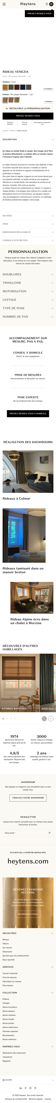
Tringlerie (12, 283)
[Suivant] (11, 59)
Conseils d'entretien (15, 240)
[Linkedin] (21, 1088)
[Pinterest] (35, 1088)
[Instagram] (30, 1088)
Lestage (9, 300)
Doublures (12, 274)
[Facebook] (25, 1088)
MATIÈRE (7, 216)
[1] (3, 718)
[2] (7, 718)
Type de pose (14, 308)
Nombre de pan (15, 317)
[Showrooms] (47, 4)
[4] (14, 718)
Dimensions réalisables (16, 232)
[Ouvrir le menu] (4, 4)
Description (10, 139)
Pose (5, 224)
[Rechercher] (49, 832)
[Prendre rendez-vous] (51, 4)
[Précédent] (5, 59)
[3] (11, 718)
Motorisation (14, 291)
